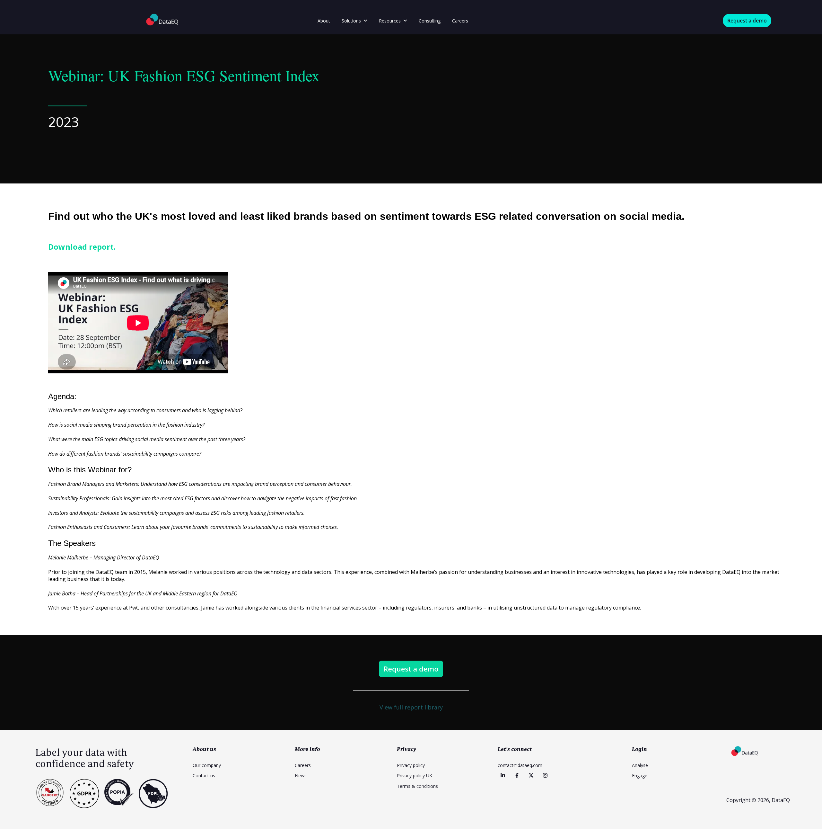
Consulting (430, 21)
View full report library (411, 707)
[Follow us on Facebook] (517, 775)
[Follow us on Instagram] (545, 775)
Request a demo (747, 20)
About (324, 21)
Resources (390, 21)
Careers (460, 21)
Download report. (83, 246)
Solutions (351, 21)
